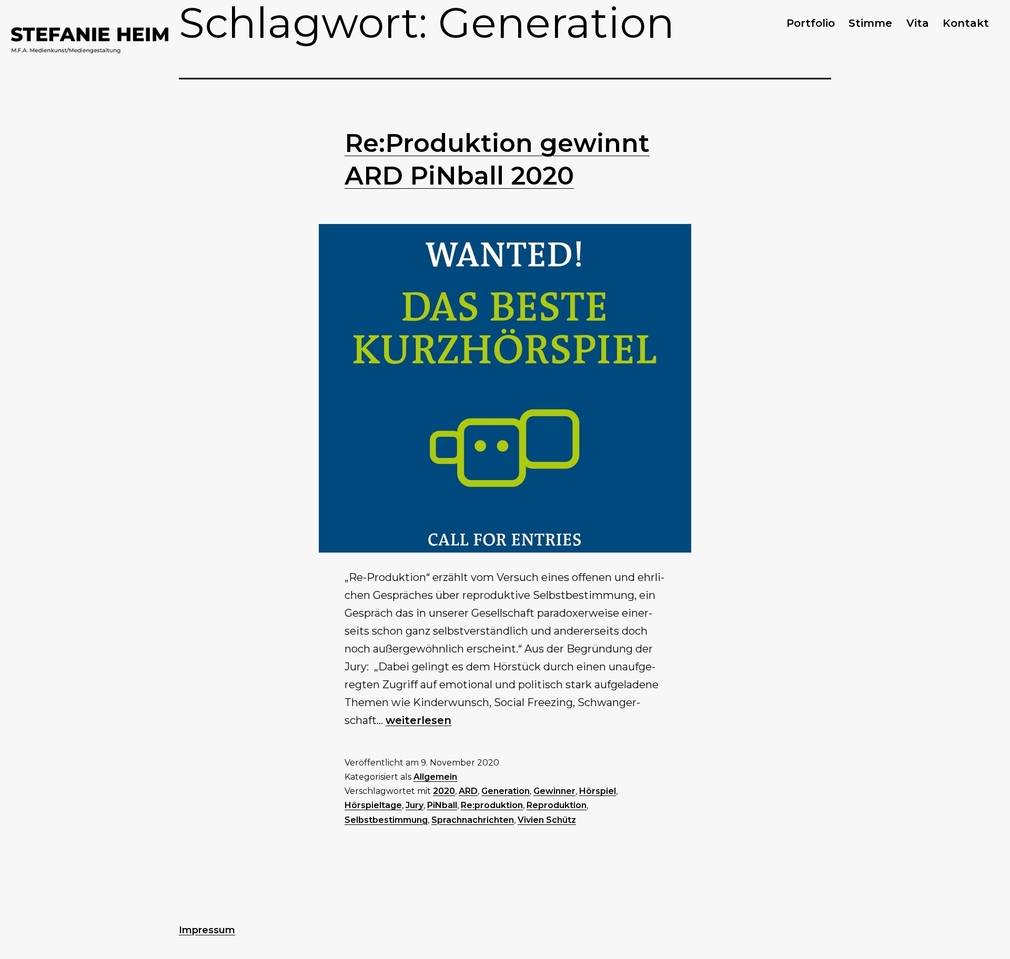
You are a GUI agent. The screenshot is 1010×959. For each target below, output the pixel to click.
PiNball (442, 805)
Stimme (870, 23)
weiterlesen (418, 720)
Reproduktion (557, 805)
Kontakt (966, 23)
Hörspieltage (373, 805)
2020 (444, 791)
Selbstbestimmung (386, 820)
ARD (468, 791)
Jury (414, 805)
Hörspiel (597, 791)
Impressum (207, 930)
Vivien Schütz (547, 820)
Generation (505, 791)
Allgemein (435, 777)
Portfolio (810, 23)
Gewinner (554, 791)
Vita (917, 23)
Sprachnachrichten (472, 820)
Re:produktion (492, 805)
